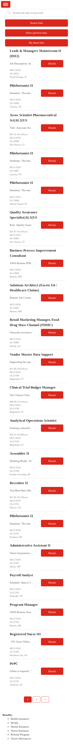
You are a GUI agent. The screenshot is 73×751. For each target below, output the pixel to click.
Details (52, 63)
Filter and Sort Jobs (36, 32)
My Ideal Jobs (36, 42)
